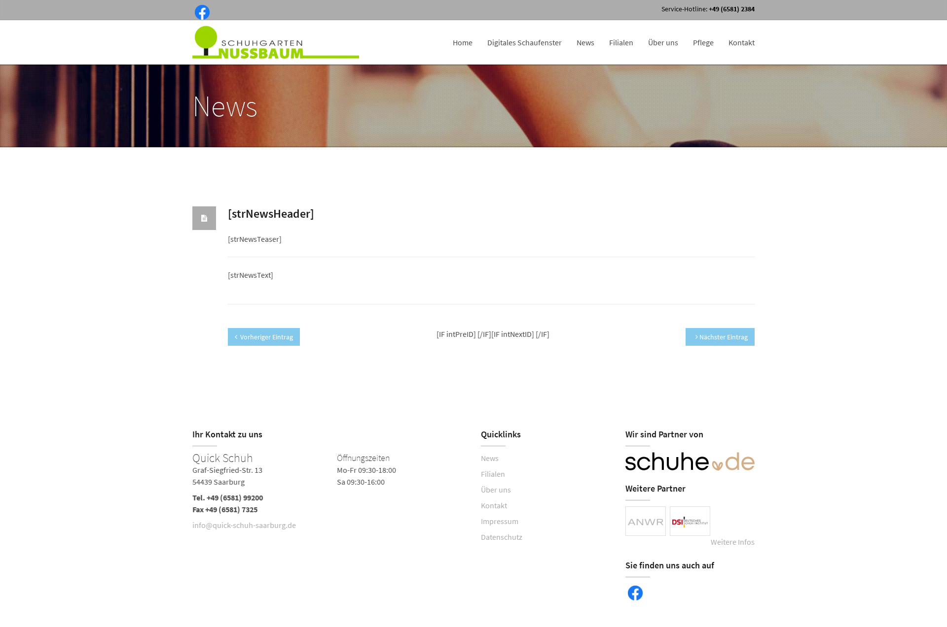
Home (463, 42)
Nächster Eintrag (723, 336)
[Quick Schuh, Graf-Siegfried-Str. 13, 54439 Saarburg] (329, 493)
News (585, 42)
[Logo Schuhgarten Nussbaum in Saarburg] (276, 42)
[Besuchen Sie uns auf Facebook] (200, 11)
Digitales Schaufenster (524, 42)
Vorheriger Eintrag (266, 336)
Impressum (499, 521)
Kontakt (741, 42)
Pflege (703, 42)
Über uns (663, 42)
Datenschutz (501, 537)
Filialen (621, 42)
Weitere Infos (733, 542)
